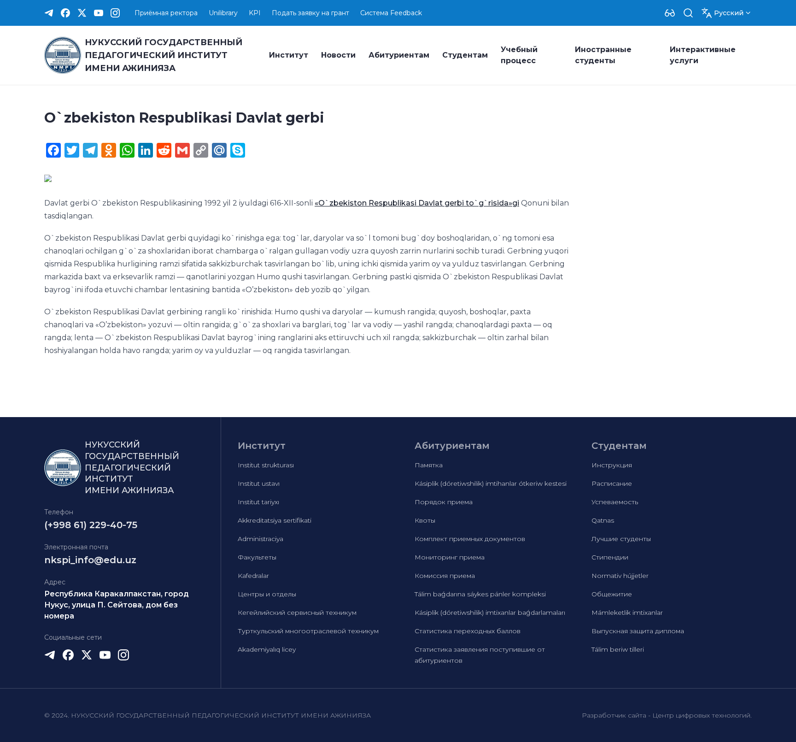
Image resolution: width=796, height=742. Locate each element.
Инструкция (611, 465)
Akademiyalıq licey (267, 649)
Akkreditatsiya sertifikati (274, 520)
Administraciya (260, 539)
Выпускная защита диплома (637, 631)
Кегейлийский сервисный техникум (297, 612)
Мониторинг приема (450, 557)
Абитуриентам (399, 55)
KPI (255, 13)
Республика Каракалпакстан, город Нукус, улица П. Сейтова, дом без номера (116, 604)
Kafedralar (253, 575)
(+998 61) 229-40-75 (90, 524)
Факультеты (257, 557)
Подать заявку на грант (310, 13)
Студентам (465, 55)
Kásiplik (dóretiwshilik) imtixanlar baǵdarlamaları (490, 612)
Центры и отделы (267, 594)
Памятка (429, 465)
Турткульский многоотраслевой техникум (308, 631)
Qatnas (602, 520)
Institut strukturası (266, 465)
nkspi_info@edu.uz (90, 559)
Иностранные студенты (603, 55)
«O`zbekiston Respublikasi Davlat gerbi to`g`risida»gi (417, 203)
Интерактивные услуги (703, 55)
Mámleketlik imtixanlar (627, 612)
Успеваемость (614, 502)
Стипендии (609, 557)
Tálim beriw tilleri (617, 649)
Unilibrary (223, 13)
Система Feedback (391, 13)
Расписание (611, 483)
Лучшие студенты (621, 539)
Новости (338, 55)
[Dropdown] (669, 12)
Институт (288, 55)
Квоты (425, 520)
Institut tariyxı (258, 502)
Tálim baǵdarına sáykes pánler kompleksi (480, 594)
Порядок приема (444, 502)
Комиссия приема (445, 575)
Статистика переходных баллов (468, 631)
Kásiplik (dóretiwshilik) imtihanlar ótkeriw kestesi (491, 483)
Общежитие (611, 594)
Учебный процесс (519, 55)
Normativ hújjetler (620, 575)
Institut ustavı (259, 483)
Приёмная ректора (166, 13)
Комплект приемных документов (470, 539)
